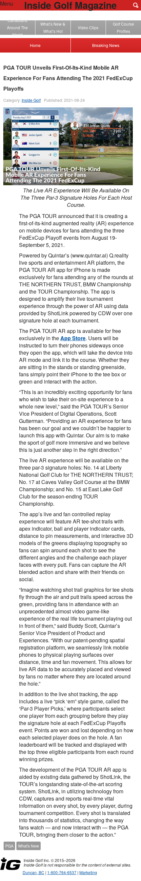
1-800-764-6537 (61, 872)
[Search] (136, 5)
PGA (9, 845)
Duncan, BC (33, 872)
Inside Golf (31, 100)
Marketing (88, 872)
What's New (28, 845)
